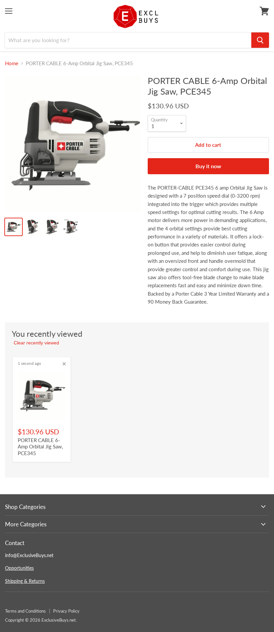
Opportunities (19, 568)
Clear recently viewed (36, 342)
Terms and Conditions (25, 611)
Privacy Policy (66, 611)
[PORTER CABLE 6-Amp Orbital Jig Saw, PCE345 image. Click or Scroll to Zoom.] (73, 144)
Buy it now (208, 166)
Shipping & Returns (25, 581)
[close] (64, 363)
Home (11, 63)
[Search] (260, 40)
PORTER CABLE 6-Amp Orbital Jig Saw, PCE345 (40, 446)
